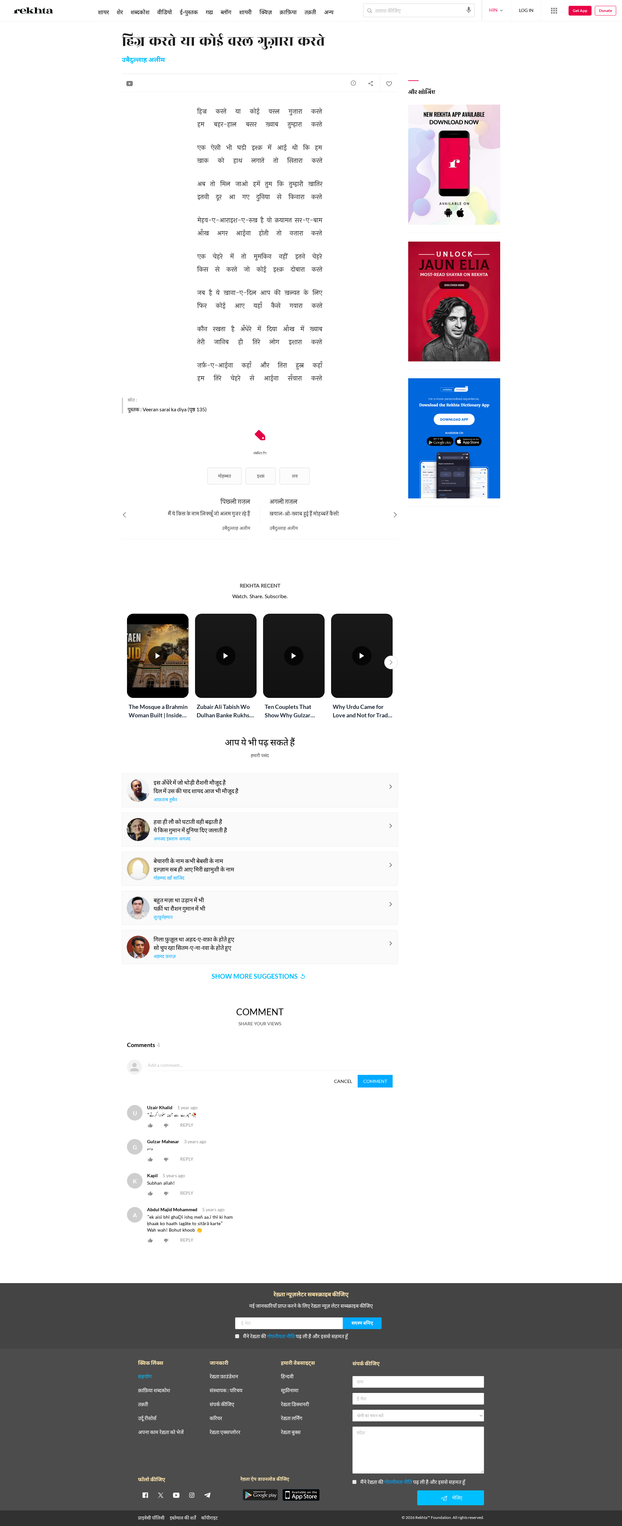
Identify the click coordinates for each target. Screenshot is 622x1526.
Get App (580, 10)
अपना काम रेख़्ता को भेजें (161, 1432)
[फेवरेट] (389, 83)
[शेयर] (371, 83)
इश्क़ (261, 476)
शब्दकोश (140, 12)
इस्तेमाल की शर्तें (183, 1517)
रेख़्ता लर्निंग (291, 1418)
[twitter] (161, 1495)
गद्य (209, 12)
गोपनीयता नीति (281, 1336)
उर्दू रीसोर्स (147, 1418)
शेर (120, 12)
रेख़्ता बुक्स (291, 1432)
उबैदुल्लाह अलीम (143, 60)
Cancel (343, 1081)
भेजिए (457, 1497)
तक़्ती (310, 12)
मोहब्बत (224, 476)
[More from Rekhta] (554, 11)
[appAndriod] (260, 1495)
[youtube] (176, 1495)
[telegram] (207, 1495)
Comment (375, 1081)
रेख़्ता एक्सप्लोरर (225, 1432)
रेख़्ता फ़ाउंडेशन (224, 1376)
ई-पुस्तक (189, 12)
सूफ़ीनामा (289, 1390)
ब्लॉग (226, 12)
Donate (605, 10)
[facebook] (145, 1495)
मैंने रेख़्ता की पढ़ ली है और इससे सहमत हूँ (295, 1336)
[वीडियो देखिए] (129, 83)
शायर (103, 12)
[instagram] (192, 1495)
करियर (216, 1418)
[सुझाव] (353, 82)
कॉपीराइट (209, 1517)
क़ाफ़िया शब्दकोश (154, 1390)
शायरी (245, 12)
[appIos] (300, 1495)
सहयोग (145, 1376)
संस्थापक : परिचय (226, 1390)
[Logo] (33, 11)
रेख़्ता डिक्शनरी (295, 1404)
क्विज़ (265, 12)
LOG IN (526, 10)
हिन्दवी (287, 1376)
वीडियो (164, 12)
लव (295, 476)
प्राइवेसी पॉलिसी (151, 1517)
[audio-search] (469, 10)
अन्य (328, 12)
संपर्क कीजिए (222, 1404)
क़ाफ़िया (288, 12)
